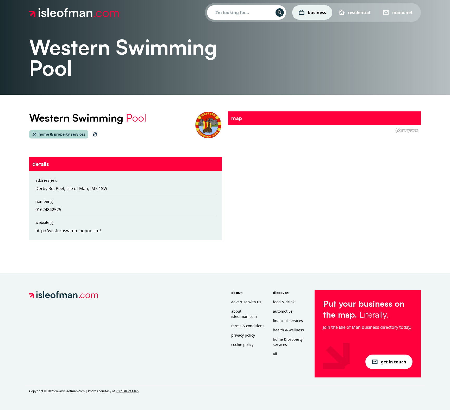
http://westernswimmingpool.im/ (68, 231)
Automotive (282, 311)
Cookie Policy (242, 344)
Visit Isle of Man (127, 391)
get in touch (393, 362)
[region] (324, 166)
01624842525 (48, 209)
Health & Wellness (288, 329)
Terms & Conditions (247, 325)
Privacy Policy (243, 335)
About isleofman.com (244, 314)
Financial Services (288, 320)
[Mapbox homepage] (406, 131)
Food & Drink (284, 301)
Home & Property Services (288, 342)
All (275, 353)
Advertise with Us (246, 301)
